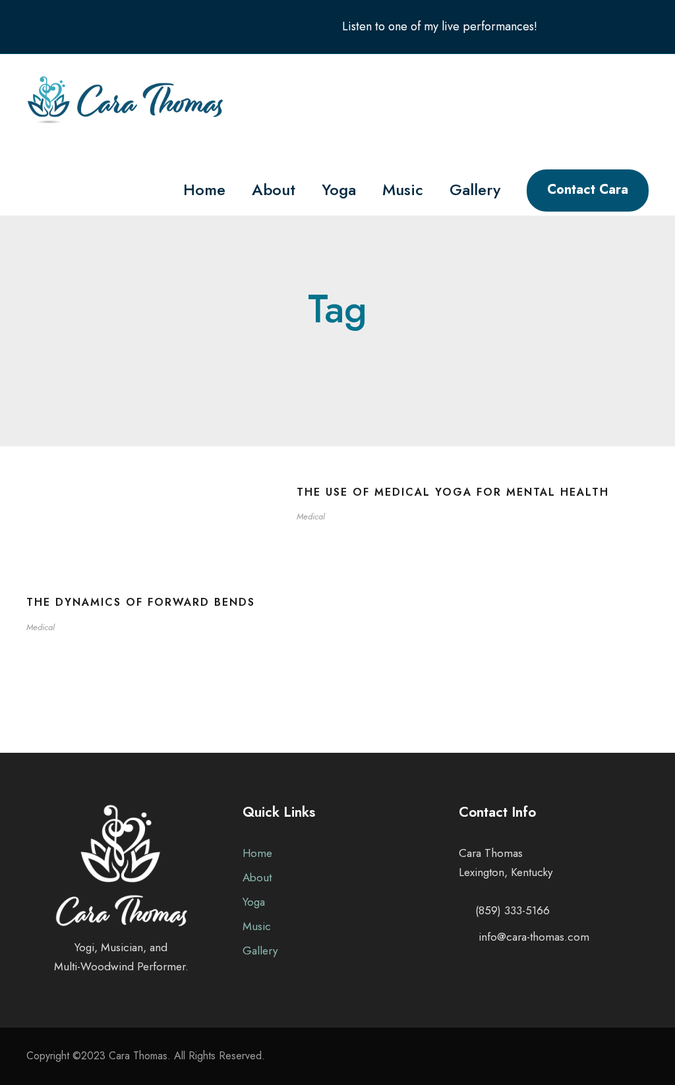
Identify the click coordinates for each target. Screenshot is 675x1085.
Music (402, 189)
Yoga (339, 189)
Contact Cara (587, 189)
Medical (311, 516)
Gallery (475, 189)
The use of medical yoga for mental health (453, 492)
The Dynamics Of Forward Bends (140, 602)
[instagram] (644, 26)
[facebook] (592, 26)
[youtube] (618, 26)
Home (204, 189)
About (273, 189)
